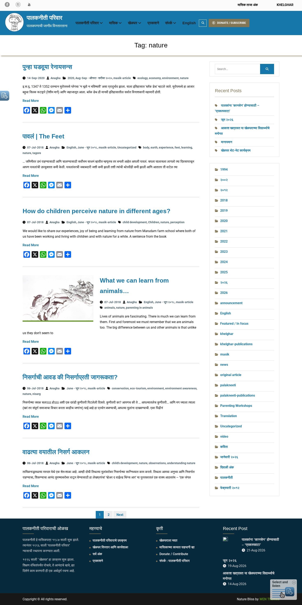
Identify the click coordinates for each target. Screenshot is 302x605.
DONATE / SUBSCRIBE (231, 22)
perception (177, 222)
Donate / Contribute (173, 554)
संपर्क (168, 23)
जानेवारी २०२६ (229, 457)
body (146, 147)
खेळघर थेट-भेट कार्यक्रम (235, 150)
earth (154, 147)
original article (230, 375)
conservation (120, 388)
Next (119, 515)
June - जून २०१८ (87, 147)
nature (184, 78)
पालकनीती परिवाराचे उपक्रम (110, 540)
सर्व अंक (97, 554)
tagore (36, 153)
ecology (142, 78)
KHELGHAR (284, 5)
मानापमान (226, 142)
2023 (224, 252)
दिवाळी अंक (227, 467)
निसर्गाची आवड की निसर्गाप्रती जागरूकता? (70, 377)
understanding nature (181, 463)
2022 (224, 241)
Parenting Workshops (236, 406)
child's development (125, 463)
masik (224, 354)
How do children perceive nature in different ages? (96, 211)
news (224, 365)
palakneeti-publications (237, 395)
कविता (224, 447)
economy (155, 78)
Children (153, 222)
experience (166, 147)
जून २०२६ (227, 120)
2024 (224, 262)
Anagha (56, 78)
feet (177, 147)
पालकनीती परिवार (44, 18)
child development (135, 222)
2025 (224, 272)
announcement (231, 303)
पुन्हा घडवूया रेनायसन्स (47, 66)
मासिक (113, 23)
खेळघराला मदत (168, 540)
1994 (224, 169)
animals (109, 307)
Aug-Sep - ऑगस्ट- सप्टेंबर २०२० (93, 78)
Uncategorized (126, 147)
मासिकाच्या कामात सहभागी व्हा (177, 547)
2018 (224, 200)
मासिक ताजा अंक (248, 5)
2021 (224, 231)
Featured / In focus (234, 324)
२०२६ (224, 282)
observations (157, 463)
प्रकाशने (153, 23)
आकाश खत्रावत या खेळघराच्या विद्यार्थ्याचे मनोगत (248, 576)
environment (170, 78)
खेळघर (132, 23)
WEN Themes (269, 599)
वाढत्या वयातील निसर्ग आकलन (56, 452)
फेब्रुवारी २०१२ (229, 488)
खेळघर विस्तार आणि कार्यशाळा (110, 547)
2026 (224, 293)
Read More (31, 101)
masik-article (122, 78)
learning (186, 147)
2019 (224, 211)
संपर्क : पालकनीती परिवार (174, 561)
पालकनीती (226, 478)
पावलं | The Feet (43, 136)
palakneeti (228, 385)
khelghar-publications (236, 344)
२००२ (224, 180)
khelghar (226, 334)
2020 (71, 78)
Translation (228, 416)
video (224, 436)
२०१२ (224, 190)
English (189, 23)
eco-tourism (138, 388)
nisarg (36, 394)
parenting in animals (139, 307)
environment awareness (181, 388)
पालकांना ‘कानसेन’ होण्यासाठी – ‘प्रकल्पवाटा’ (260, 542)
